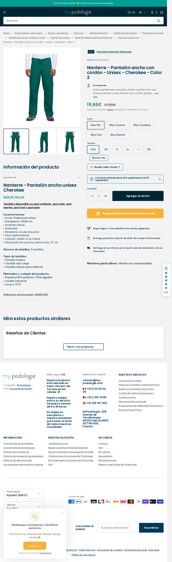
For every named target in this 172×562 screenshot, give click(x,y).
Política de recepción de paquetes (23, 456)
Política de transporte (16, 452)
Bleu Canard (119, 126)
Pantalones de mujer (153, 33)
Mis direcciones (107, 460)
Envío (110, 109)
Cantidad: (92, 188)
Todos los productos (128, 37)
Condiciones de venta (135, 550)
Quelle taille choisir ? (107, 167)
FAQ (50, 464)
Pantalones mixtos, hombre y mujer (27, 37)
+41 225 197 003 (97, 403)
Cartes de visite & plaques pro (136, 393)
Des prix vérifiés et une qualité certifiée (70, 452)
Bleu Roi (97, 126)
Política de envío (87, 550)
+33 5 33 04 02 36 (94, 390)
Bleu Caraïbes (144, 126)
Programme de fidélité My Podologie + (141, 405)
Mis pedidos (105, 456)
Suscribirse (151, 527)
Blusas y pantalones (58, 33)
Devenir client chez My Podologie (117, 464)
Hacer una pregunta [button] (80, 343)
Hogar (6, 33)
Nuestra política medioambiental (68, 447)
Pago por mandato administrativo (139, 384)
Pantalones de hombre (125, 33)
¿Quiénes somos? (58, 443)
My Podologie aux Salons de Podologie (70, 460)
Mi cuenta (104, 452)
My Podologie (24, 385)
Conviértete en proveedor (18, 443)
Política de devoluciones (17, 460)
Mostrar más (98, 157)
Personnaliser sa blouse (132, 401)
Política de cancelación (84, 554)
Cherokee (79, 33)
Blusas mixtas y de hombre (28, 33)
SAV (100, 447)
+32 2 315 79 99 (96, 397)
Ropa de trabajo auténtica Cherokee (93, 37)
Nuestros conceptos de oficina (136, 389)
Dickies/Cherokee (98, 33)
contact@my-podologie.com (93, 381)
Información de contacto (110, 550)
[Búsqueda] (159, 20)
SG (150, 151)
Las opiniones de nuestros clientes (23, 464)
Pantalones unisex (60, 37)
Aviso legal (153, 550)
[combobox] (83, 20)
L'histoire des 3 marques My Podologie (70, 456)
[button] (4, 12)
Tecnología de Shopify (21, 388)
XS (107, 151)
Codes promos (127, 397)
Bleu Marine (119, 136)
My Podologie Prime (130, 409)
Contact (103, 443)
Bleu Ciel (98, 136)
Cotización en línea (130, 380)
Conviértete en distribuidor (19, 447)
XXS (95, 151)
